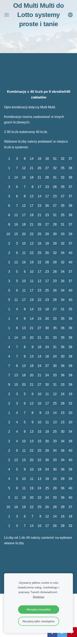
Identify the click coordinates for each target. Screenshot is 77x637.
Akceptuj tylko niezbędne (38, 621)
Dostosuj (38, 596)
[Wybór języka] (70, 14)
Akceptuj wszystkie (38, 609)
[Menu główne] (6, 14)
